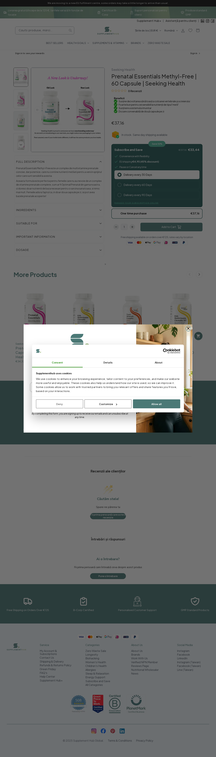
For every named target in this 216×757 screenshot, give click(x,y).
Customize (106, 404)
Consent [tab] (57, 362)
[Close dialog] (188, 328)
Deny (59, 404)
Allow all (156, 404)
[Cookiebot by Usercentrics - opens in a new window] (165, 351)
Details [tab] (108, 362)
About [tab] (159, 362)
